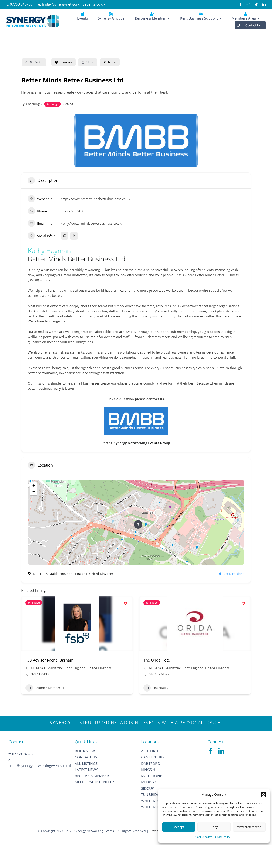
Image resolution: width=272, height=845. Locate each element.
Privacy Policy (222, 837)
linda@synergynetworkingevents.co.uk (73, 4)
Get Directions (233, 574)
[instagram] (248, 4)
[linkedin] (264, 4)
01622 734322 (41, 674)
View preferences (249, 827)
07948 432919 (159, 679)
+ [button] (33, 485)
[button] (263, 794)
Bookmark (66, 62)
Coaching (33, 104)
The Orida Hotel (39, 660)
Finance (158, 693)
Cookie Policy (204, 837)
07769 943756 (21, 4)
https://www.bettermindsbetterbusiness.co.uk (95, 199)
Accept (179, 827)
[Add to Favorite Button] (125, 603)
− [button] (33, 491)
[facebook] (240, 4)
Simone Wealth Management (168, 660)
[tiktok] (256, 4)
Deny (214, 827)
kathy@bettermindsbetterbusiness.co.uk (91, 223)
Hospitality (43, 688)
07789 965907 (72, 211)
